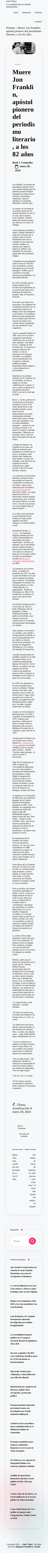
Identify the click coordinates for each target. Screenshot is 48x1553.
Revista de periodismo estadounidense (23, 560)
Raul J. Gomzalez (22, 1127)
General (17, 64)
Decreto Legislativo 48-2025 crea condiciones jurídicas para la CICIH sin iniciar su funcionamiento (23, 1357)
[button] (24, 1135)
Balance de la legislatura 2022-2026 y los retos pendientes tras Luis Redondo (23, 1304)
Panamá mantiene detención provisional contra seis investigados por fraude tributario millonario (22, 1409)
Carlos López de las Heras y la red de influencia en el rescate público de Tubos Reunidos (23, 1497)
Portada (10, 27)
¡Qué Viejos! (11, 1)
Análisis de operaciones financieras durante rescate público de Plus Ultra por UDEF (22, 1480)
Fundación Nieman (20, 490)
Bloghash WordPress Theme (28, 1547)
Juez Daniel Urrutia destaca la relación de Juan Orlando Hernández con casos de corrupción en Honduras (23, 1271)
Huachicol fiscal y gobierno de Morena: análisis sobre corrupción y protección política (23, 1391)
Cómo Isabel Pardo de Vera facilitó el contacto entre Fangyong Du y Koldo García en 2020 (23, 1513)
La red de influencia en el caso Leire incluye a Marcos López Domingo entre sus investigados (24, 1289)
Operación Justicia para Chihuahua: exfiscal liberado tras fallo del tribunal (22, 1374)
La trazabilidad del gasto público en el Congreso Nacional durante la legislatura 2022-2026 (23, 1339)
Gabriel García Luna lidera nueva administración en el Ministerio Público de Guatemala (22, 1428)
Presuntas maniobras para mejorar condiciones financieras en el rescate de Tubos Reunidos (21, 1446)
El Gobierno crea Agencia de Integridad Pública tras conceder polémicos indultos (22, 1463)
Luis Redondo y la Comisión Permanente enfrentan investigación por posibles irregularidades (22, 1320)
